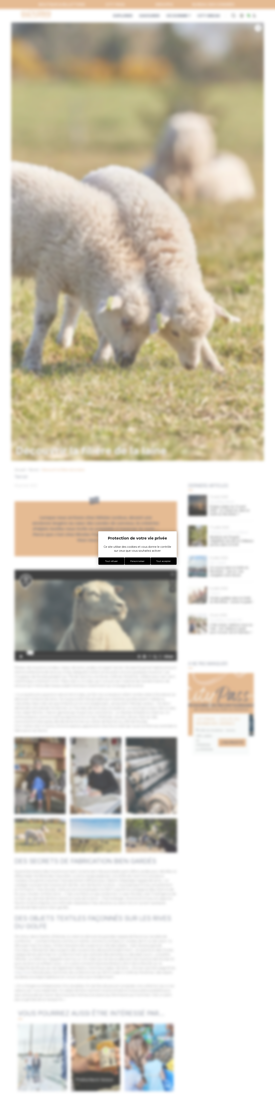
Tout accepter (163, 561)
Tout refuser (111, 561)
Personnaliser (137, 561)
